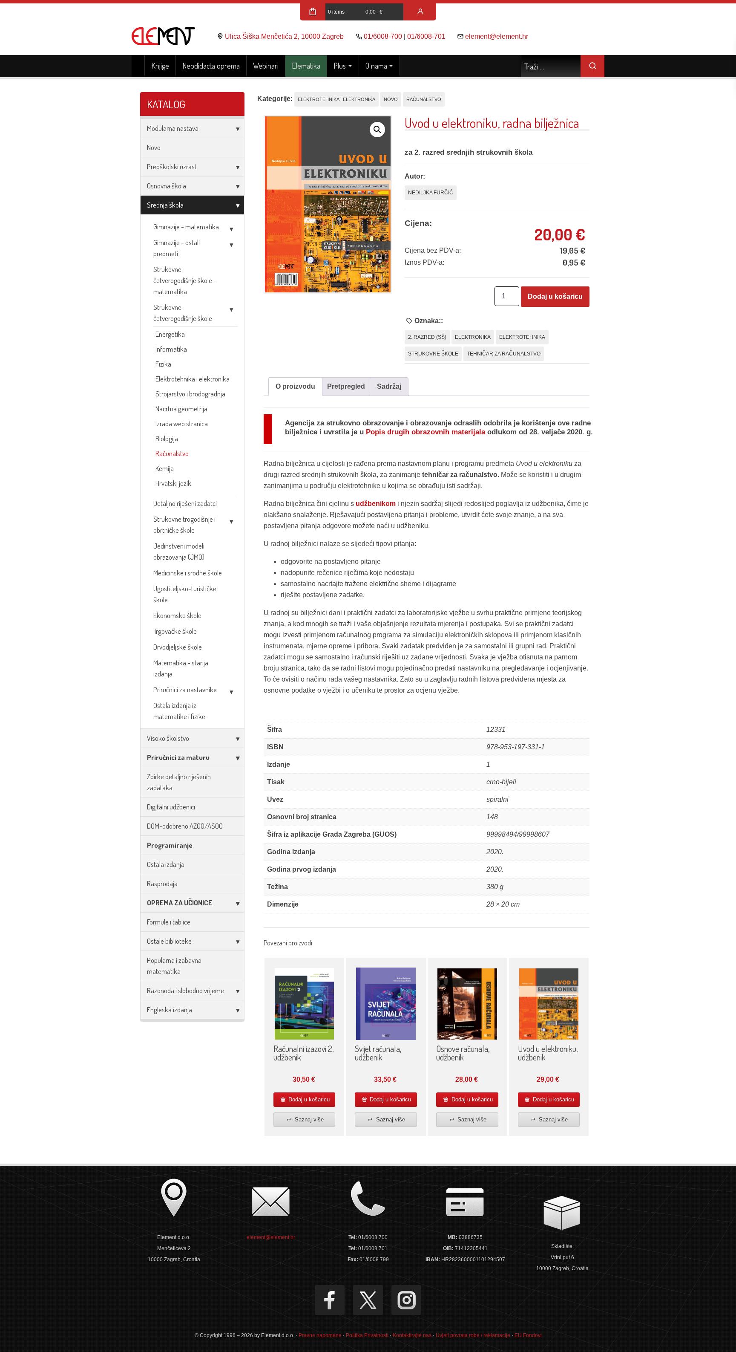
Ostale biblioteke (169, 940)
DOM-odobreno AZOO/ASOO (185, 825)
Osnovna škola (166, 185)
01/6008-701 (426, 36)
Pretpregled (346, 386)
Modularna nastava (172, 128)
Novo (154, 147)
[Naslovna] (138, 66)
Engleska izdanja (169, 1009)
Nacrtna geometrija (181, 408)
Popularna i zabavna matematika (174, 966)
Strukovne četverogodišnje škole (182, 313)
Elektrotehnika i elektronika (192, 378)
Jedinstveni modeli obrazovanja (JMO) (178, 551)
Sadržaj (389, 386)
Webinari (266, 65)
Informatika (171, 348)
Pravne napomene (320, 1335)
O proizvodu (295, 386)
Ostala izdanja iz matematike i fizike (179, 711)
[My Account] (420, 11)
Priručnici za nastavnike (185, 689)
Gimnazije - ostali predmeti (176, 248)
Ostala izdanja (165, 864)
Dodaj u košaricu (555, 296)
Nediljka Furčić (430, 193)
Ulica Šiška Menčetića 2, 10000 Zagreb (284, 36)
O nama (376, 65)
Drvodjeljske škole (177, 646)
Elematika (306, 65)
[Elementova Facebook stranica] (330, 1300)
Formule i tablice (168, 921)
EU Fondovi (528, 1335)
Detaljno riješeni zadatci (185, 503)
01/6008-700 (383, 36)
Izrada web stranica (181, 423)
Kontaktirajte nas (412, 1335)
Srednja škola (165, 204)
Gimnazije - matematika (186, 226)
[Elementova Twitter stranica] (368, 1300)
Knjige (160, 65)
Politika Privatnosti (367, 1335)
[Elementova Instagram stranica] (406, 1300)
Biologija (166, 438)
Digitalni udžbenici (171, 806)
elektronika (473, 337)
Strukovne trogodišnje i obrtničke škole (184, 524)
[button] (377, 129)
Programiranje (170, 845)
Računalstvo (172, 453)
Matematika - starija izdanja (180, 668)
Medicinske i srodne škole (187, 572)
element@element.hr (496, 36)
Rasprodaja (162, 883)
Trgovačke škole (175, 631)
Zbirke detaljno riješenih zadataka (179, 782)
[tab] (295, 386)
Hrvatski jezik (173, 483)
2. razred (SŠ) (427, 337)
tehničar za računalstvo (503, 354)
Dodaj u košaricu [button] (308, 1099)
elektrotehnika (522, 337)
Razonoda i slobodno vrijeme (185, 990)
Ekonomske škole (177, 615)
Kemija (164, 468)
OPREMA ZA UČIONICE (179, 902)
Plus (340, 65)
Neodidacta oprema (211, 65)
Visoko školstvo (168, 738)
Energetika (170, 333)
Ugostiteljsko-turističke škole (184, 594)
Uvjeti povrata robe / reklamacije (473, 1335)
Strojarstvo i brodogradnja (190, 393)
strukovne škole (433, 354)
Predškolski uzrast (172, 166)
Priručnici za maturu (178, 757)
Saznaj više (308, 1119)
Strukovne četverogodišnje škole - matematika (184, 280)
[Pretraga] (592, 66)
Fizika (163, 363)
